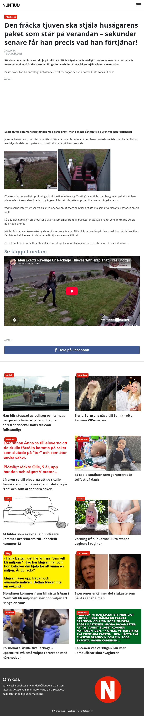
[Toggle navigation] (138, 5)
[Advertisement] (72, 105)
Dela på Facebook (73, 350)
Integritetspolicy (85, 710)
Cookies (71, 710)
